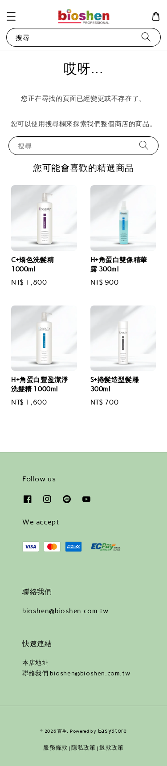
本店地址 (35, 663)
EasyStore (112, 730)
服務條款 (55, 747)
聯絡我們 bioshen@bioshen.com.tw (76, 673)
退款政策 (111, 747)
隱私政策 (83, 747)
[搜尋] (146, 37)
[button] (11, 16)
